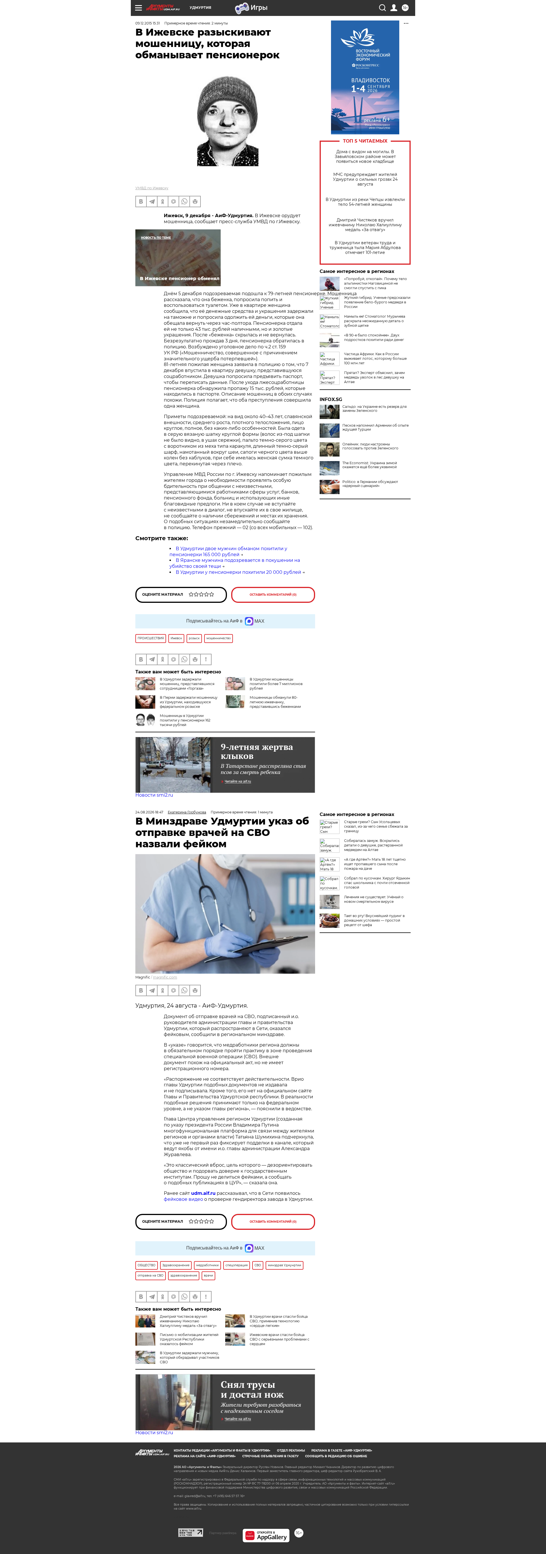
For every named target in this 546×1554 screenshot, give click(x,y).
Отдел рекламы (291, 1450)
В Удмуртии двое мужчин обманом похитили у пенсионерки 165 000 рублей (228, 551)
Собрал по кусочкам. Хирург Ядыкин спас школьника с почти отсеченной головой (377, 882)
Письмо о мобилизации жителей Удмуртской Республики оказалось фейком (189, 1339)
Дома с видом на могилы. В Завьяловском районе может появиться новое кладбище (365, 156)
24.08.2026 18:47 (149, 812)
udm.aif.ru (203, 1193)
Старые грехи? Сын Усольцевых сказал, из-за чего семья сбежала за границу (376, 826)
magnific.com (165, 977)
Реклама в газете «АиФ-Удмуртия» (341, 1450)
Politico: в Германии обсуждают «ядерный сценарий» (370, 484)
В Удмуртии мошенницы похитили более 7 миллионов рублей (276, 683)
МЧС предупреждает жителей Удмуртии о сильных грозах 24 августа (365, 179)
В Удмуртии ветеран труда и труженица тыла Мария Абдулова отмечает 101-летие (365, 247)
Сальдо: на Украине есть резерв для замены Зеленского (374, 409)
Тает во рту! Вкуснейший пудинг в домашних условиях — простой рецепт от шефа (374, 920)
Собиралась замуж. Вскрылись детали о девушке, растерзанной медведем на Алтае (373, 845)
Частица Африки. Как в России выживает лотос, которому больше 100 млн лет (375, 358)
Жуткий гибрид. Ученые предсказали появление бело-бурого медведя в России (377, 302)
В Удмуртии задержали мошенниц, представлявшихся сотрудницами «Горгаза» (187, 683)
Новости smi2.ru (154, 795)
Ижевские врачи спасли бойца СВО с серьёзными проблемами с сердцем (279, 1339)
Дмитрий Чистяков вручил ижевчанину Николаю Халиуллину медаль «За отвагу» (365, 225)
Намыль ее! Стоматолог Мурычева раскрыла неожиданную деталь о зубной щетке (374, 321)
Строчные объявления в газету (270, 1456)
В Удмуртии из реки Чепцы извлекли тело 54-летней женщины (365, 202)
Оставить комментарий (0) (273, 595)
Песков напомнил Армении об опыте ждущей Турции (375, 427)
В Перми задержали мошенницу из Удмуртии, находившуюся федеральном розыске (189, 702)
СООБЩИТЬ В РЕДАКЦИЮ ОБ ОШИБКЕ (336, 1456)
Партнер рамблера (222, 1533)
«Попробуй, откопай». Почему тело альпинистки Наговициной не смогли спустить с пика (375, 283)
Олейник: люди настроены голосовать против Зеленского (370, 446)
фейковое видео (183, 1199)
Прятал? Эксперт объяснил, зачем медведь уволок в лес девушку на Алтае (374, 377)
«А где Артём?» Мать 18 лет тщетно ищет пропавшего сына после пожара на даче (375, 864)
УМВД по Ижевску (151, 188)
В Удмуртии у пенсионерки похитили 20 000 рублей (238, 572)
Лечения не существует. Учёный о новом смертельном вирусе (374, 899)
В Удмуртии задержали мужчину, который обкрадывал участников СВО (189, 1357)
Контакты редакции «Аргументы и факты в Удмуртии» (222, 1450)
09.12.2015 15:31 (147, 23)
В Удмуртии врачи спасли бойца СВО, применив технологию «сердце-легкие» (279, 1321)
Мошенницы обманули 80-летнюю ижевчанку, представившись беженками (275, 702)
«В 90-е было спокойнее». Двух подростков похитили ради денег (374, 337)
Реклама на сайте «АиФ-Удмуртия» (205, 1456)
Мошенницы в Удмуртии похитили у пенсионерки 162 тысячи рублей (185, 720)
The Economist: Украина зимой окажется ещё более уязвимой (369, 465)
